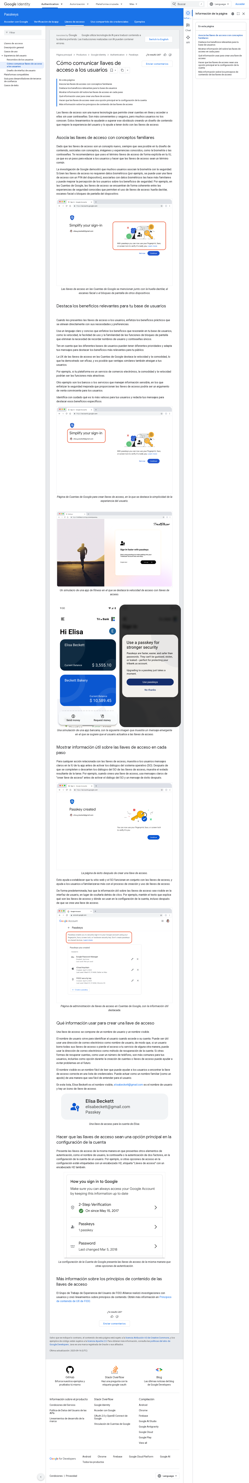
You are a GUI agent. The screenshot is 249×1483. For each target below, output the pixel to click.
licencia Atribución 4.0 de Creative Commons (147, 1337)
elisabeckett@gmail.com (128, 1084)
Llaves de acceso (75, 21)
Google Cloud (146, 1432)
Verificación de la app (46, 21)
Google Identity (98, 54)
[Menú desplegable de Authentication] (63, 4)
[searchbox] (23, 32)
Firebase (143, 1415)
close (244, 14)
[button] (22, 56)
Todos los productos (93, 1462)
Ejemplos (139, 21)
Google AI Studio (148, 1421)
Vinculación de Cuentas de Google (112, 1424)
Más (132, 4)
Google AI (165, 1456)
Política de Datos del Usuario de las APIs (68, 1411)
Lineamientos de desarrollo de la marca (67, 1420)
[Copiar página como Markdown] (122, 70)
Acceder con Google (16, 21)
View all (143, 1443)
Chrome (143, 1410)
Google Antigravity (149, 1426)
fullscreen (238, 14)
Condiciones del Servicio (62, 1405)
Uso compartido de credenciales (109, 21)
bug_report (233, 14)
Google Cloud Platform (141, 1456)
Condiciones (56, 1476)
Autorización (77, 4)
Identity (23, 4)
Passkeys (11, 14)
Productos (81, 54)
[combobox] (188, 4)
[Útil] (165, 54)
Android (143, 1405)
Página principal (64, 54)
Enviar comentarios (157, 63)
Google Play (145, 1437)
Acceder (240, 4)
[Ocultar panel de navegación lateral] (40, 1477)
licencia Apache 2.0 (97, 1341)
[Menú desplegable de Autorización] (89, 4)
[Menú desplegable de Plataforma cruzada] (122, 4)
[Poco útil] (170, 54)
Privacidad (71, 1476)
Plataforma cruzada (107, 4)
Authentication (50, 4)
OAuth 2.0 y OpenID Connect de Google (111, 1417)
